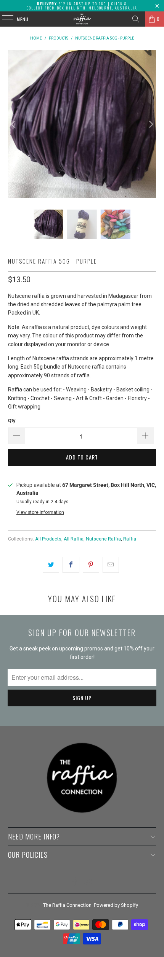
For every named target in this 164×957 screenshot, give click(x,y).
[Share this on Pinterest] (91, 565)
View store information (40, 512)
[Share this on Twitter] (51, 565)
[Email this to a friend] (111, 565)
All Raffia (74, 539)
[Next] (150, 124)
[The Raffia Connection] (82, 19)
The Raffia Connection (67, 905)
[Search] (136, 19)
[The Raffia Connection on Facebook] (75, 882)
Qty (12, 420)
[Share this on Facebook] (71, 565)
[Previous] (14, 124)
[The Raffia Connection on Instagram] (88, 882)
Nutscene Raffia (103, 539)
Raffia (129, 539)
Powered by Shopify (116, 905)
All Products (48, 539)
